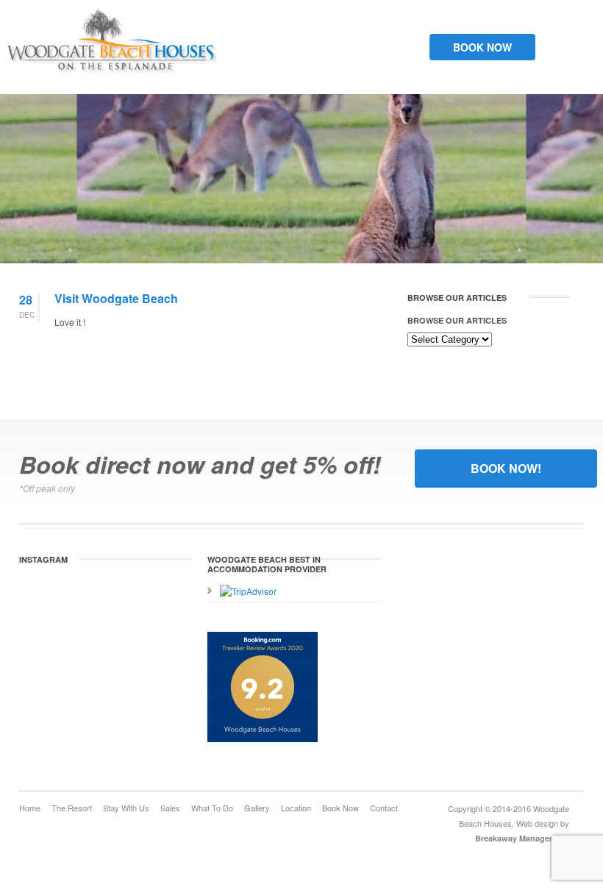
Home (29, 808)
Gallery (257, 808)
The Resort (71, 808)
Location (296, 808)
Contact (384, 808)
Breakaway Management (522, 838)
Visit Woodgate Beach (116, 298)
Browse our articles (457, 320)
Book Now (482, 47)
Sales (170, 808)
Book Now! (506, 468)
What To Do (212, 808)
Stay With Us (126, 808)
